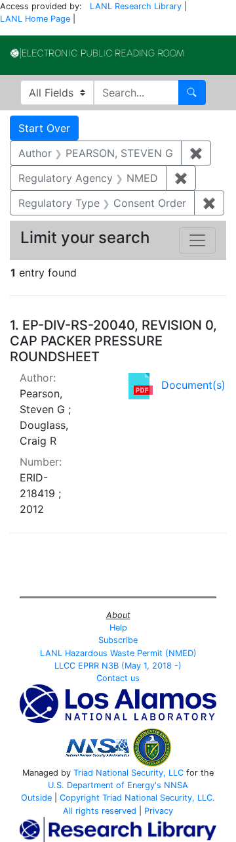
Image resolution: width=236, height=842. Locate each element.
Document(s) (193, 384)
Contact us (118, 678)
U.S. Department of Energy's (104, 785)
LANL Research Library (136, 6)
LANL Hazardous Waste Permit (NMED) (118, 653)
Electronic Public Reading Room (97, 53)
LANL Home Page (35, 19)
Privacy (158, 811)
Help (118, 627)
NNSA (176, 785)
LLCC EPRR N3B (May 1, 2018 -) (118, 666)
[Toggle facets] (197, 240)
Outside (36, 798)
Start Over (44, 128)
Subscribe (118, 640)
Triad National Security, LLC (128, 773)
